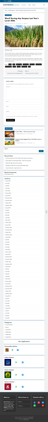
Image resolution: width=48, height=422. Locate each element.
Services (24, 5)
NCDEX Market (8, 15)
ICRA (10, 64)
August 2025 (7, 207)
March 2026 (7, 190)
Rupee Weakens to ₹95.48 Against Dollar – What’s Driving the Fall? (18, 160)
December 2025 (8, 198)
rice (29, 66)
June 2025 (7, 212)
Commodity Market (9, 324)
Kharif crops (19, 64)
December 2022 (8, 286)
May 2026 (7, 185)
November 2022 (8, 288)
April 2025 (7, 217)
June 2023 (7, 271)
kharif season (38, 64)
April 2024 (7, 247)
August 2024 (7, 237)
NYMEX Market (8, 334)
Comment (8, 86)
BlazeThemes (26, 419)
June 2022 (7, 301)
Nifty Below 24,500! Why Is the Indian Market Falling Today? (17, 165)
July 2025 (7, 210)
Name (7, 101)
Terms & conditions (18, 418)
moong (18, 66)
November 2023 (8, 259)
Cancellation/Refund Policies (28, 418)
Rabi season (24, 66)
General (6, 327)
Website (7, 111)
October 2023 (8, 261)
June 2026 (7, 183)
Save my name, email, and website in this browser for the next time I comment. (22, 116)
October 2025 (8, 203)
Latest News (16, 5)
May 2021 (7, 315)
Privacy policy (31, 417)
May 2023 (7, 274)
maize (14, 66)
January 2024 (7, 254)
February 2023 (8, 281)
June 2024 (7, 242)
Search (6, 149)
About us (20, 401)
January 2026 (7, 195)
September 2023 (8, 264)
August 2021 (7, 308)
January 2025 (7, 225)
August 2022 (7, 296)
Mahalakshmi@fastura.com (10, 23)
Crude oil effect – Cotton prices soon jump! (25, 131)
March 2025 (7, 220)
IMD (14, 64)
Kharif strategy (8, 66)
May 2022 (7, 303)
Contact (33, 5)
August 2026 (7, 181)
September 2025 (8, 205)
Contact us (20, 406)
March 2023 (7, 279)
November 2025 (8, 200)
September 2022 (8, 293)
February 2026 (8, 193)
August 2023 (7, 266)
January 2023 (7, 283)
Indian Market (8, 329)
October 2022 (8, 291)
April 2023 (7, 276)
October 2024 (8, 232)
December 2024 (8, 227)
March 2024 (7, 249)
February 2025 (8, 222)
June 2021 (7, 313)
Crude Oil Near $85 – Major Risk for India (13, 168)
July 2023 (7, 269)
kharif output (25, 64)
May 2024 (7, 244)
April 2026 (7, 188)
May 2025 (7, 215)
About (29, 5)
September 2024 (8, 234)
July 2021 (7, 310)
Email (7, 106)
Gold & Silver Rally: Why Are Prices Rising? (14, 163)
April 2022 (7, 305)
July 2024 (7, 239)
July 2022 (7, 298)
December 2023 (8, 256)
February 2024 (8, 252)
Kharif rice (32, 64)
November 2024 (8, 230)
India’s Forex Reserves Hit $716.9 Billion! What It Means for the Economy (19, 158)
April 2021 (7, 318)
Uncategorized (8, 337)
